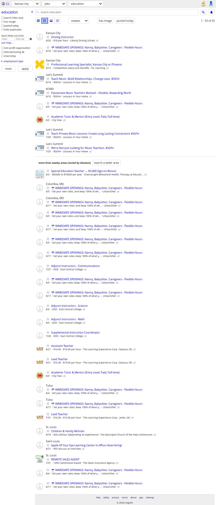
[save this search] (211, 12)
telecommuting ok (14, 52)
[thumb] (45, 21)
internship (10, 56)
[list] (38, 21)
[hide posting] (98, 40)
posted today (11, 25)
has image (10, 21)
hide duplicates (13, 29)
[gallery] (51, 21)
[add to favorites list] (48, 37)
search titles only (13, 17)
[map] (57, 21)
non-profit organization (17, 47)
